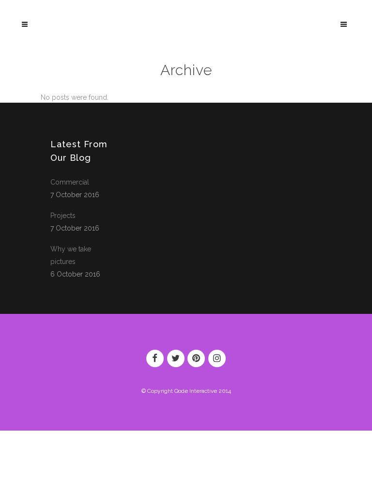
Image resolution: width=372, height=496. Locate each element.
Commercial (69, 182)
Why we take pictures (70, 255)
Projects (63, 215)
